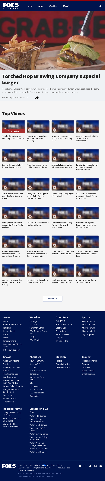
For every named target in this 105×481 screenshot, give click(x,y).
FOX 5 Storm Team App (38, 332)
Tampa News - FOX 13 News (12, 413)
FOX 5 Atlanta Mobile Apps (12, 345)
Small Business (88, 374)
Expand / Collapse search (100, 6)
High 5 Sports (88, 334)
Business (86, 367)
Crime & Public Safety (12, 324)
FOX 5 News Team (38, 370)
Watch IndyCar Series (39, 434)
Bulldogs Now (9, 377)
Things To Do (62, 341)
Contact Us (34, 374)
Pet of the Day (62, 334)
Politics (6, 334)
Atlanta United (88, 331)
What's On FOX (10, 398)
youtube (80, 466)
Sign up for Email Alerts (37, 378)
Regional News (12, 408)
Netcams (34, 324)
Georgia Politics (63, 364)
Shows (7, 357)
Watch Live (8, 395)
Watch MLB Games (38, 425)
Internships (34, 386)
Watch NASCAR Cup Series (38, 429)
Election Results (63, 367)
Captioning (34, 396)
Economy (86, 364)
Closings (33, 321)
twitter (90, 466)
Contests (33, 367)
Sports (86, 317)
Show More (52, 299)
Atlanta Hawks (88, 327)
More (65, 6)
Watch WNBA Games (39, 448)
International (8, 331)
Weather (35, 317)
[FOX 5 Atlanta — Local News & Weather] (12, 6)
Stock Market (88, 370)
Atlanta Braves (88, 321)
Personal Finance (89, 360)
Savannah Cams (37, 327)
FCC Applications (37, 392)
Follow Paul (61, 331)
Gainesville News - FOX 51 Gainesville (11, 425)
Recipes (59, 337)
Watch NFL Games (38, 416)
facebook (85, 466)
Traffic (32, 336)
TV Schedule (8, 401)
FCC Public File (36, 389)
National (7, 327)
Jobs (31, 383)
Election (61, 357)
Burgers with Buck (64, 324)
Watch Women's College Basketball (38, 444)
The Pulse (7, 364)
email (100, 466)
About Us (35, 357)
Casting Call (61, 327)
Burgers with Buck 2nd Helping (11, 390)
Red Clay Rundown (11, 367)
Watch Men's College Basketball (39, 438)
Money (86, 357)
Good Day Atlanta (62, 319)
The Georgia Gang (11, 374)
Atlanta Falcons (89, 324)
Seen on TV (35, 364)
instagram (95, 466)
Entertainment (9, 341)
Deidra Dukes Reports (13, 386)
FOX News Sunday (11, 350)
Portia (6, 370)
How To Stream (37, 360)
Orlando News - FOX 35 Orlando (12, 419)
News (6, 317)
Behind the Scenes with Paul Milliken (11, 381)
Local (5, 321)
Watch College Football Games (37, 420)
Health (6, 337)
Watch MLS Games (38, 452)
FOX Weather (35, 340)
